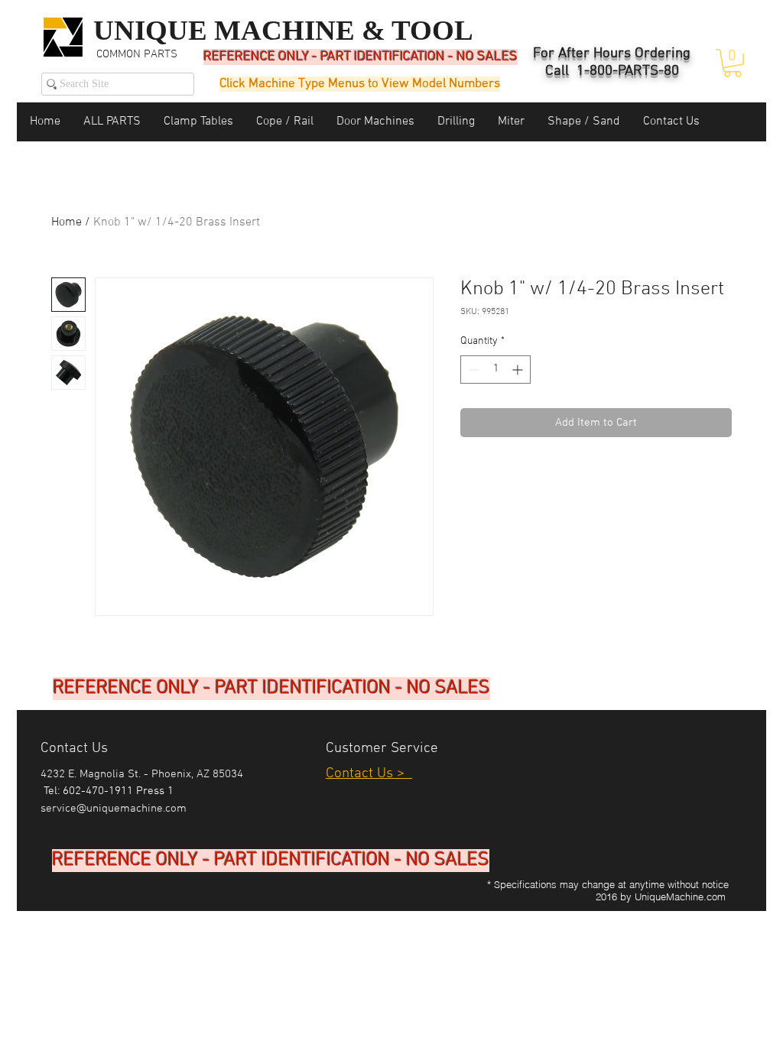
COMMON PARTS (136, 54)
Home (66, 222)
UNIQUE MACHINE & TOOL (283, 30)
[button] (732, 63)
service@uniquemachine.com (114, 808)
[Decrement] (472, 369)
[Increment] (518, 369)
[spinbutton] (495, 369)
